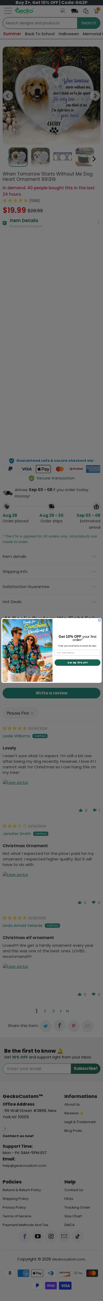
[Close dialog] (99, 620)
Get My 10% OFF (77, 662)
